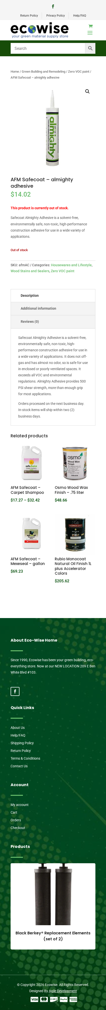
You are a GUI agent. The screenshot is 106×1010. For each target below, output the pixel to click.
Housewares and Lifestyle (71, 265)
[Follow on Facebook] (53, 6)
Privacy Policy (55, 15)
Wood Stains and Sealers (30, 271)
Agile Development (63, 991)
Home (15, 71)
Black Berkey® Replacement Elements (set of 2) (53, 936)
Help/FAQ (79, 15)
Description (30, 295)
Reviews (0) (30, 322)
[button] (87, 91)
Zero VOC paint (78, 71)
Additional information (38, 308)
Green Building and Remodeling (43, 71)
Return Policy (29, 15)
